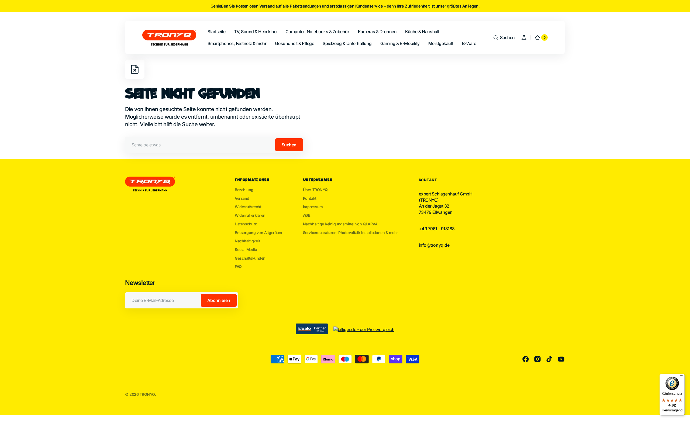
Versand (242, 198)
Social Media (246, 249)
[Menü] (681, 377)
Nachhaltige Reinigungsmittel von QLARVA (340, 224)
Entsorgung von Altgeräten (258, 232)
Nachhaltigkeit (247, 241)
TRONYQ (147, 394)
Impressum (313, 206)
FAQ (238, 266)
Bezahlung (244, 189)
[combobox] (215, 145)
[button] (504, 37)
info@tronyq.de (434, 245)
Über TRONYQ (315, 189)
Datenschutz (246, 224)
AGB (306, 215)
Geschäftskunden (250, 258)
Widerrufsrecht (248, 206)
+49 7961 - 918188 (437, 228)
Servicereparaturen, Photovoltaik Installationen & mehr (350, 232)
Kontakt (309, 198)
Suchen (289, 144)
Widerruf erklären (250, 215)
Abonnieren (218, 300)
